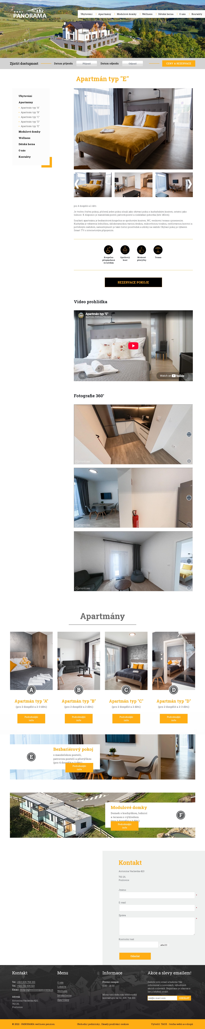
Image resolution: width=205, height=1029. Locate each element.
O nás (22, 150)
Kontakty (25, 156)
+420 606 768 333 (26, 982)
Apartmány (26, 102)
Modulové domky (30, 131)
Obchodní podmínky (88, 1024)
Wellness (24, 137)
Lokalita (61, 986)
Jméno (122, 889)
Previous (77, 184)
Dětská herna (27, 144)
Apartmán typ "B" (30, 112)
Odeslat (184, 998)
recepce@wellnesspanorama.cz (36, 989)
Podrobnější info (31, 718)
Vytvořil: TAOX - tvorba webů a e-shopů (172, 1024)
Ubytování (25, 96)
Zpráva (122, 915)
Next (190, 184)
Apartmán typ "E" (30, 126)
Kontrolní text (126, 939)
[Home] (29, 13)
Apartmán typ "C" (30, 116)
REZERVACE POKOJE (133, 282)
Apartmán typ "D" (30, 121)
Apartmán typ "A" (30, 107)
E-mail (122, 902)
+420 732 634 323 (26, 985)
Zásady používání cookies (115, 1024)
